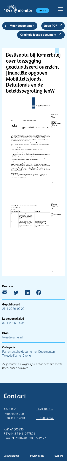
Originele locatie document (39, 35)
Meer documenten (22, 26)
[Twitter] (19, 293)
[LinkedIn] (30, 293)
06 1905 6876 (45, 418)
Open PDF (51, 26)
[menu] (60, 8)
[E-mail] (7, 293)
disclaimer (22, 368)
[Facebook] (41, 293)
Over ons (59, 456)
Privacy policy (37, 456)
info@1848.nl (44, 409)
